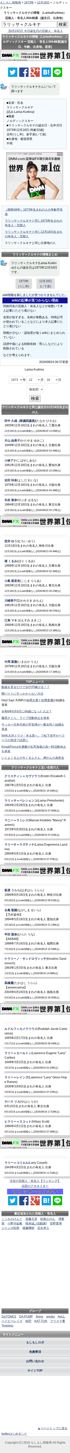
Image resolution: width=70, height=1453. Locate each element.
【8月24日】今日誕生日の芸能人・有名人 (35, 31)
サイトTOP (35, 1370)
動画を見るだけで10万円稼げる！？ (25, 687)
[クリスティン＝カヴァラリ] (36, 783)
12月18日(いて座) (45, 283)
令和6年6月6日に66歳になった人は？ (26, 711)
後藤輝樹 (28, 1228)
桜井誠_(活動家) (36, 1223)
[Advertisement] (35, 1241)
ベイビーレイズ (11, 1321)
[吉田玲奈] (36, 485)
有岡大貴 (32, 700)
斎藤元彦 (31, 1219)
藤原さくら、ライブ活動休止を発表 (25, 718)
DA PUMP (26, 1316)
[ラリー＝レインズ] (36, 1084)
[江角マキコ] (36, 625)
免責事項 (35, 1351)
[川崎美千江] (36, 605)
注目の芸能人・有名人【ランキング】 (35, 1181)
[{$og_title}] (46, 72)
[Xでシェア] (12, 72)
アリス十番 (57, 1321)
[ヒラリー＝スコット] (36, 1126)
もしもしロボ (35, 1342)
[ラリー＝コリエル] (36, 1168)
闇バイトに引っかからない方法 (22, 693)
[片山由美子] (36, 445)
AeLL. (62, 1316)
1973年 (29, 2)
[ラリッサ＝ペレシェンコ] (36, 805)
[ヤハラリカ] (36, 1106)
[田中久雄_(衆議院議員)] (36, 426)
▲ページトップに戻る (52, 1428)
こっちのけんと (11, 1219)
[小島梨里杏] (36, 586)
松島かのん (47, 1219)
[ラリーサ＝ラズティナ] (36, 851)
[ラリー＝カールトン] (36, 1060)
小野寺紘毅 (14, 1223)
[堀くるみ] (36, 566)
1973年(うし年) (23, 283)
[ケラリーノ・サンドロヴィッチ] (36, 966)
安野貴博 (56, 1223)
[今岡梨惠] (36, 667)
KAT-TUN (40, 1321)
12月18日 (43, 2)
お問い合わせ (35, 1361)
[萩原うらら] (36, 895)
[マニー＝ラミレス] (36, 827)
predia (50, 1316)
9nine (39, 1316)
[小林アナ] (36, 465)
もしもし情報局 (10, 2)
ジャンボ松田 (10, 1228)
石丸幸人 (43, 1228)
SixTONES (8, 1316)
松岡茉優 (47, 700)
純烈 (28, 1321)
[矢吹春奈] (36, 505)
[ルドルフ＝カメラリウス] (36, 1036)
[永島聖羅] (36, 917)
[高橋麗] (36, 990)
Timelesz (7, 1325)
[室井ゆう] (36, 546)
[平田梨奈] (36, 941)
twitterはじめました (14, 1433)
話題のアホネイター (35, 1186)
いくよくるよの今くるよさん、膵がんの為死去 (32, 757)
